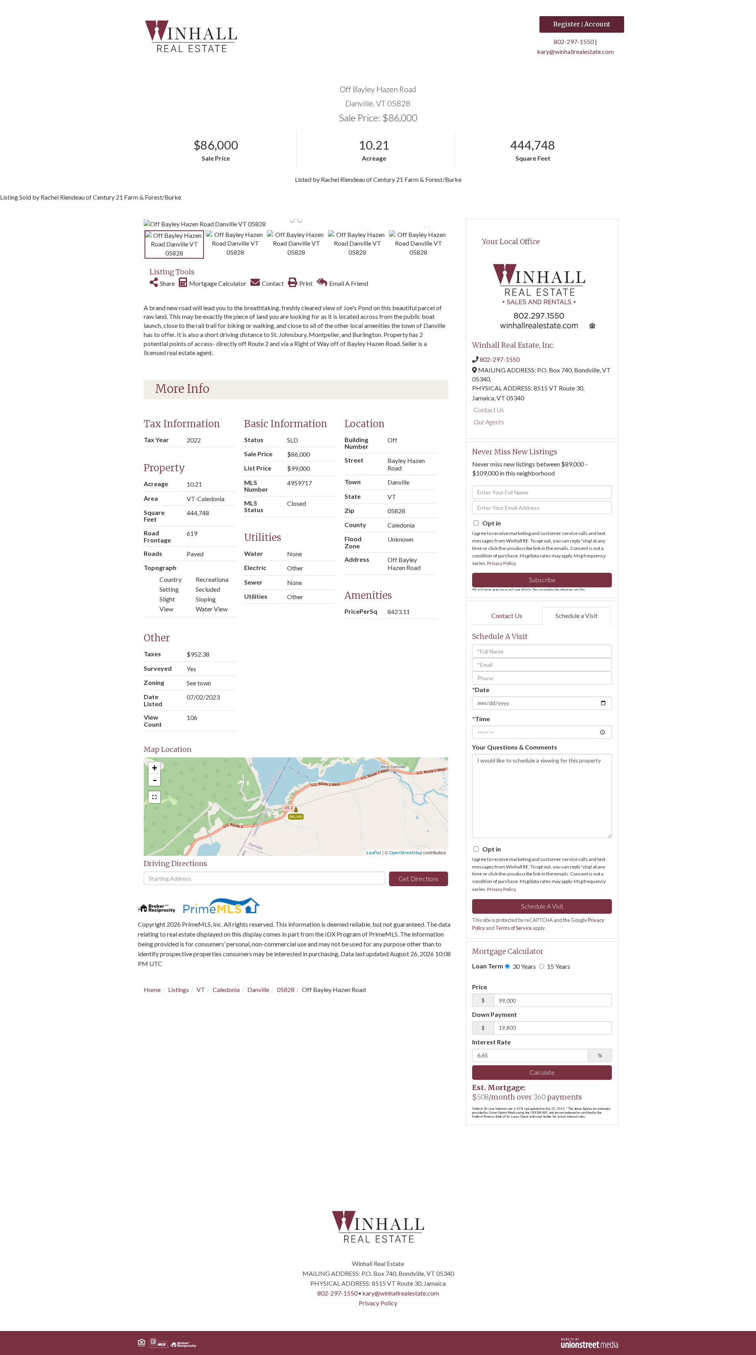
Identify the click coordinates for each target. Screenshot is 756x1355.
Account (597, 24)
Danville (258, 989)
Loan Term (487, 966)
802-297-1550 (574, 41)
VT (200, 989)
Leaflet (374, 852)
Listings (178, 989)
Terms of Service (513, 928)
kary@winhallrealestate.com (575, 51)
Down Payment (494, 1014)
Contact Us (489, 409)
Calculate (542, 1072)
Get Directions (418, 878)
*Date (480, 689)
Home (152, 989)
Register (566, 24)
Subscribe (542, 579)
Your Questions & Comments (514, 747)
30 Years (523, 966)
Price (479, 986)
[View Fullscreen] (154, 797)
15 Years (558, 966)
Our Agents (489, 422)
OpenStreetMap (405, 852)
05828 (286, 989)
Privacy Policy (501, 563)
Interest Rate (491, 1042)
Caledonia (226, 989)
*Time (481, 718)
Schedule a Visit (577, 615)
